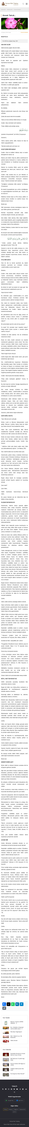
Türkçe (5, 1109)
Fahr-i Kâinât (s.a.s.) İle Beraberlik (16, 1036)
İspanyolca (22, 1109)
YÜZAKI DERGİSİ (17, 9)
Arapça (10, 1109)
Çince (14, 1111)
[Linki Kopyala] (4, 1008)
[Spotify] (23, 1089)
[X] (3, 1089)
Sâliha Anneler (14, 1040)
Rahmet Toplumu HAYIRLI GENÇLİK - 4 (17, 1022)
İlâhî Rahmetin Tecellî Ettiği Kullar (17, 1059)
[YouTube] (17, 1089)
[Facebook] (5, 1089)
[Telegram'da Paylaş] (21, 1004)
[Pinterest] (11, 1089)
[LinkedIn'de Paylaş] (17, 1004)
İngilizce (16, 1109)
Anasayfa (3, 9)
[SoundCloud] (26, 1089)
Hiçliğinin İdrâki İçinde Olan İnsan (17, 1069)
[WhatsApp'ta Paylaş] (13, 1004)
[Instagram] (8, 1089)
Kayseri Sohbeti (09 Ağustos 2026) (18, 1064)
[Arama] (23, 4)
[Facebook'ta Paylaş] (4, 1004)
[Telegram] (20, 1089)
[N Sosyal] (14, 1089)
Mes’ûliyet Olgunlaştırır (16, 1031)
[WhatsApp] (14, 1092)
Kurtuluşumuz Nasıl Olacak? (18, 1073)
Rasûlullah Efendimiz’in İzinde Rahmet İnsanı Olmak (18, 1054)
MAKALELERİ (9, 9)
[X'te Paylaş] (8, 1004)
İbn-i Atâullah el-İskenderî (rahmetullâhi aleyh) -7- (17, 1028)
